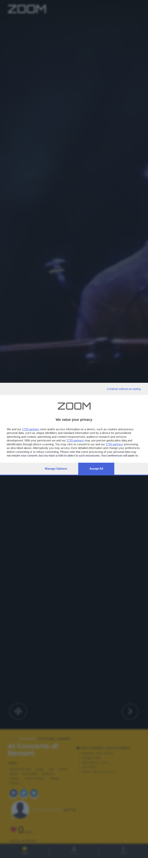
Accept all (96, 468)
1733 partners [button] (30, 429)
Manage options (56, 468)
